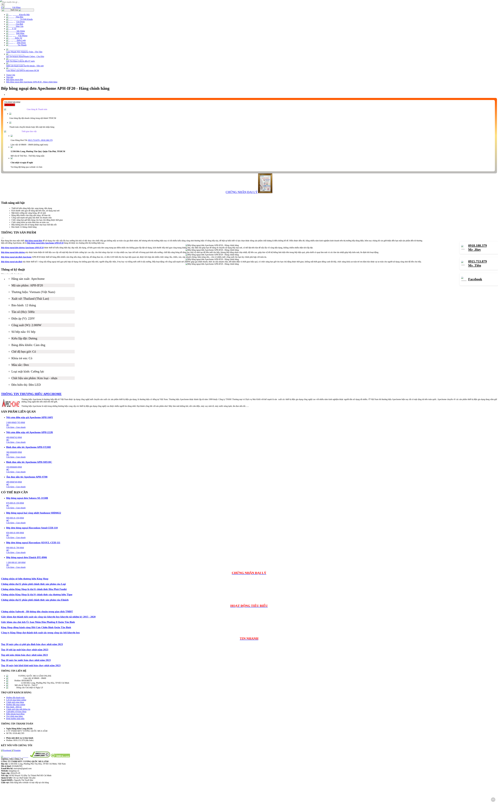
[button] (493, 799)
